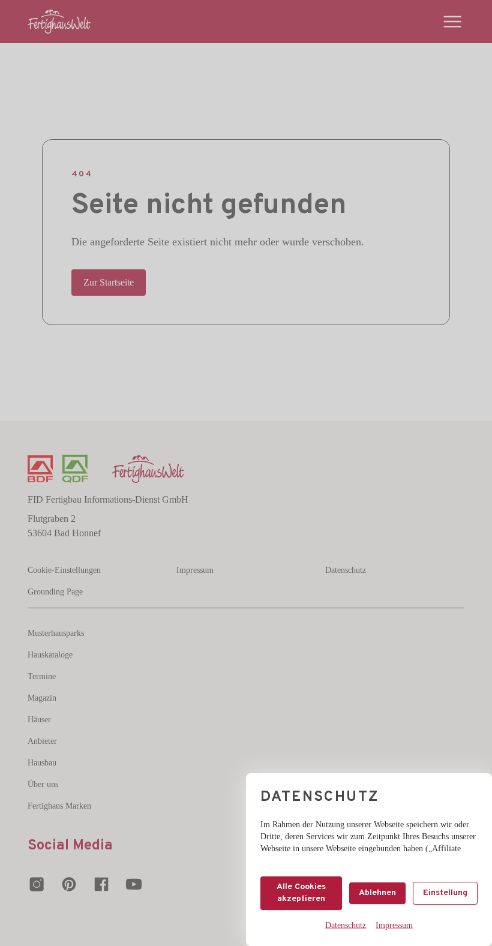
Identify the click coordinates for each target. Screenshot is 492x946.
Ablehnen (377, 893)
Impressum (394, 925)
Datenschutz (345, 925)
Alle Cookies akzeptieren (301, 893)
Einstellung (445, 893)
